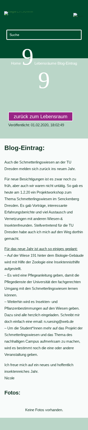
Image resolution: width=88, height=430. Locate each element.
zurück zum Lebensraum (40, 116)
